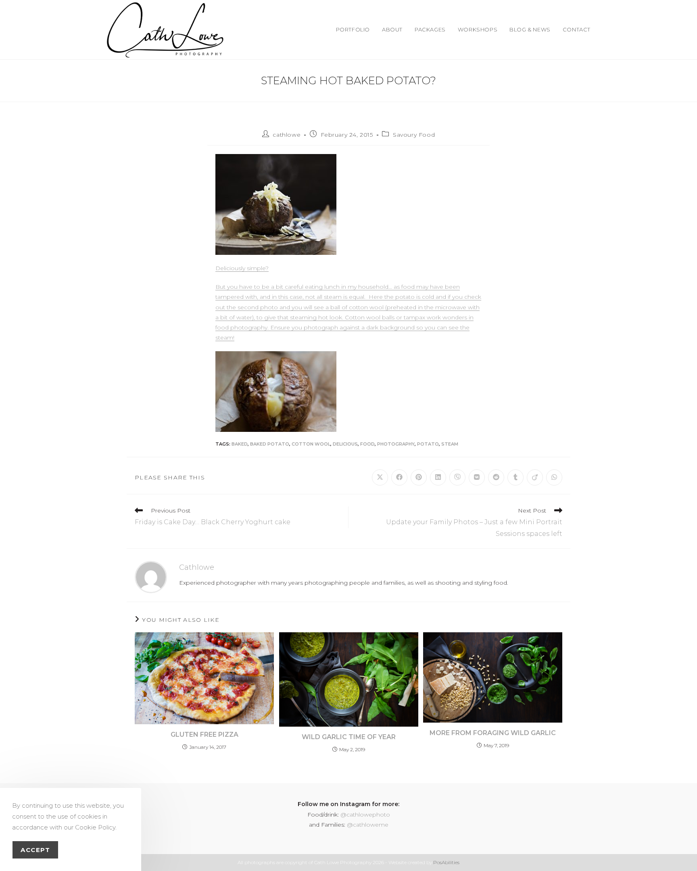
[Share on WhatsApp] (554, 477)
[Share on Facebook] (399, 477)
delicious (345, 444)
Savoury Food (414, 134)
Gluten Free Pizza (204, 734)
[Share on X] (380, 477)
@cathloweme (367, 824)
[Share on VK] (477, 477)
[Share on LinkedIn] (438, 477)
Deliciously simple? (242, 268)
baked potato (269, 444)
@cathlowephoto (365, 814)
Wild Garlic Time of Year (349, 737)
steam (449, 444)
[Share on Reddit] (496, 477)
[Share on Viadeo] (535, 477)
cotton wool (311, 444)
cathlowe (287, 134)
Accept (35, 850)
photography (396, 444)
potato (428, 444)
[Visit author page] (151, 576)
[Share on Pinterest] (419, 477)
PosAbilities (446, 862)
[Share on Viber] (457, 477)
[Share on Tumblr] (515, 477)
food (367, 444)
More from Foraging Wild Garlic (493, 733)
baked (240, 444)
